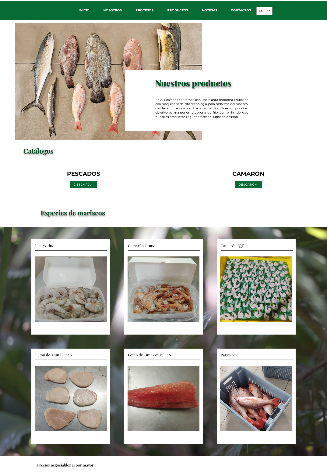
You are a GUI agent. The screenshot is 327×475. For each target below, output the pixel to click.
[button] (112, 10)
